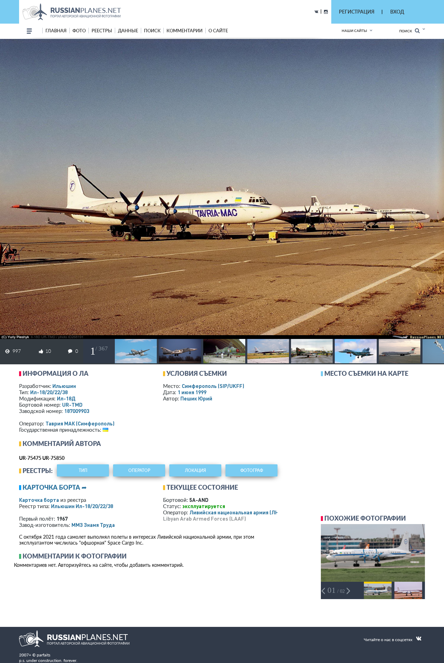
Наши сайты (354, 30)
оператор (139, 470)
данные (128, 30)
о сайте (218, 30)
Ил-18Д (66, 398)
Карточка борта (39, 500)
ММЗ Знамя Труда (93, 525)
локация (195, 470)
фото (79, 30)
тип (83, 470)
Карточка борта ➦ (55, 487)
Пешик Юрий (196, 398)
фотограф (251, 470)
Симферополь (213, 386)
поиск (152, 30)
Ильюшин (64, 386)
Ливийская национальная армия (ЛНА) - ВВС (243, 512)
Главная (56, 30)
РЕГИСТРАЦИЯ (356, 12)
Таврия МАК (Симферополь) (79, 423)
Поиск (407, 31)
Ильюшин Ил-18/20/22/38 (82, 506)
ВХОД (397, 12)
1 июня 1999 (192, 392)
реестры (102, 30)
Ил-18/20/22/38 (49, 392)
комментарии (184, 30)
